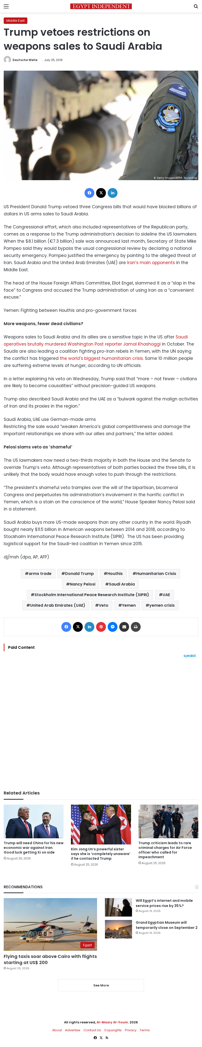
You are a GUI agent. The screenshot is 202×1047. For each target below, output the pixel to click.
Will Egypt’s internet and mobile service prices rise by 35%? (164, 903)
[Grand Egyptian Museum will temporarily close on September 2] (118, 929)
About (57, 1030)
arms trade (40, 573)
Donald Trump (79, 573)
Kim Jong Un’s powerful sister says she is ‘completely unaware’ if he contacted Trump (100, 854)
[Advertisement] (101, 724)
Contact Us (92, 1030)
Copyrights (113, 1030)
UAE (166, 595)
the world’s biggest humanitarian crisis (101, 358)
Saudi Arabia (122, 584)
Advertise (72, 1030)
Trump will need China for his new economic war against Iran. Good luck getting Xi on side (34, 848)
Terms (145, 1030)
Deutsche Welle (25, 60)
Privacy (130, 1030)
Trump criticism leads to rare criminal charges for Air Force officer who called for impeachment (165, 850)
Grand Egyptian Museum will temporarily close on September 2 (167, 925)
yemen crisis (162, 605)
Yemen (129, 605)
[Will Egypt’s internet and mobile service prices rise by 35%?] (118, 907)
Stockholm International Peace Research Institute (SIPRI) (91, 595)
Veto (103, 605)
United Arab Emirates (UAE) (57, 605)
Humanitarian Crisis (156, 573)
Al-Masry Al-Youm (112, 1022)
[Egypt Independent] (101, 6)
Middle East (15, 20)
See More (101, 985)
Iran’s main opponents (151, 263)
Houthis (115, 573)
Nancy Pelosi (82, 584)
